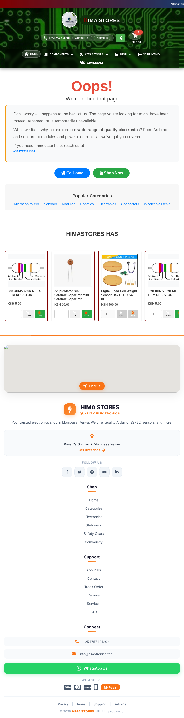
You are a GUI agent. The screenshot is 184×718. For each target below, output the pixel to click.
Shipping (99, 704)
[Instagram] (92, 472)
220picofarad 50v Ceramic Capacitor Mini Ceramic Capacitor (71, 295)
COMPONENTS (59, 54)
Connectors (130, 204)
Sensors (50, 204)
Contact (93, 578)
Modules (68, 204)
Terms (81, 704)
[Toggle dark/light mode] (120, 38)
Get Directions (89, 450)
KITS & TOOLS (94, 54)
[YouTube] (104, 472)
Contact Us (82, 38)
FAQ (94, 612)
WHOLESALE (95, 62)
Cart (28, 315)
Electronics (107, 204)
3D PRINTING (151, 54)
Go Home (74, 173)
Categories (93, 508)
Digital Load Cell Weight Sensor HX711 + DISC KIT (119, 295)
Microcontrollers (26, 204)
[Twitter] (79, 472)
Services (102, 38)
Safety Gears (94, 533)
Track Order (93, 587)
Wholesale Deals (157, 204)
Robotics (87, 204)
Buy (40, 315)
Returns (94, 595)
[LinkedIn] (117, 472)
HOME (34, 54)
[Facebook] (67, 472)
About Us (93, 570)
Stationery (94, 525)
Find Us (95, 386)
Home (93, 500)
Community (94, 542)
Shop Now (113, 173)
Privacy (63, 704)
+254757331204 (59, 38)
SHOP (123, 54)
